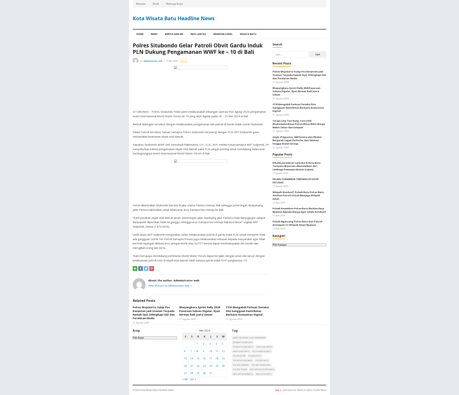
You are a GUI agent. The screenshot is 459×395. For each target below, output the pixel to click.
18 (217, 358)
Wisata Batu (248, 34)
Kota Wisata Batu (261, 351)
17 (210, 358)
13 (185, 358)
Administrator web (152, 60)
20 (185, 365)
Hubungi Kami (174, 3)
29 (198, 373)
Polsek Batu (262, 360)
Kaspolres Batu (241, 351)
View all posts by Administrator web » (169, 285)
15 (198, 358)
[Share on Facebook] (140, 268)
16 (204, 358)
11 (217, 351)
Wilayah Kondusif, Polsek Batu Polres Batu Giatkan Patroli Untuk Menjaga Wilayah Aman (298, 195)
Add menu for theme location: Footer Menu (300, 390)
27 (185, 373)
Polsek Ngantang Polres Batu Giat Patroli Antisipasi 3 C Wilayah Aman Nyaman (297, 223)
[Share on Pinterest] (151, 268)
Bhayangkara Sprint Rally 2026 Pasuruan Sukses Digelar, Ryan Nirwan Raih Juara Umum (199, 310)
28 (191, 373)
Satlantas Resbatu (243, 374)
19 (223, 358)
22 (198, 365)
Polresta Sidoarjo (243, 360)
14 (191, 358)
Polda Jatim (239, 355)
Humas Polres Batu (243, 346)
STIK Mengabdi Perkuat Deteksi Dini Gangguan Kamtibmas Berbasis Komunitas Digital (247, 310)
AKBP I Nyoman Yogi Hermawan (249, 337)
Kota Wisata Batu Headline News (174, 18)
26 (223, 365)
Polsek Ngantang (261, 365)
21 (191, 365)
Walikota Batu (264, 374)
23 (204, 365)
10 (210, 351)
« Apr (185, 379)
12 (223, 351)
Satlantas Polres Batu (262, 369)
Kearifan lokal (223, 34)
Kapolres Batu (264, 346)
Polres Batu (254, 355)
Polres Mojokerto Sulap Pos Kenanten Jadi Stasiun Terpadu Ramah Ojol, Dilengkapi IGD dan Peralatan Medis (154, 312)
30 (204, 373)
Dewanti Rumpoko (242, 342)
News (154, 34)
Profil (156, 3)
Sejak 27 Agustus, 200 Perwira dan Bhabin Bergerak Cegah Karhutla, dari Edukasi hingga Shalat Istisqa (297, 140)
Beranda (141, 3)
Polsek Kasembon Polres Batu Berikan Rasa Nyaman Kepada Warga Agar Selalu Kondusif (299, 210)
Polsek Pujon (240, 369)
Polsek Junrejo (241, 365)
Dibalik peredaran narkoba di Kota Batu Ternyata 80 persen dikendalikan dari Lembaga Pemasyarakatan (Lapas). (297, 166)
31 (210, 373)
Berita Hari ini (174, 34)
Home (139, 34)
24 (210, 365)
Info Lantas (198, 34)
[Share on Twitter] (146, 268)
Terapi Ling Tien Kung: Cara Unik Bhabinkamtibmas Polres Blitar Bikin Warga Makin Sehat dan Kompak (299, 124)
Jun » (193, 379)
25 (217, 365)
